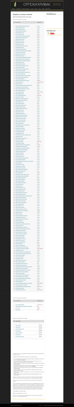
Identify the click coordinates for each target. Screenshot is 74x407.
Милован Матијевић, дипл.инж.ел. (21, 189)
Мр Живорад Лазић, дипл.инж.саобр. (21, 116)
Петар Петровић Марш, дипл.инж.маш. (21, 227)
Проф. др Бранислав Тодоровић (20, 70)
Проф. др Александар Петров (20, 27)
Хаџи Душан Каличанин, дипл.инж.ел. (21, 284)
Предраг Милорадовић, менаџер (20, 230)
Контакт (39, 8)
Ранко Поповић (18, 309)
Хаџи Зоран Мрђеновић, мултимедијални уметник (23, 286)
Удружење (13, 8)
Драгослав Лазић (18, 325)
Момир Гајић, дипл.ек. (19, 212)
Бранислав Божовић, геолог (20, 62)
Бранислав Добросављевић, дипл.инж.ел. (22, 65)
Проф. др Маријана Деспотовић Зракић (21, 169)
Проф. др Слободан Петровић (20, 261)
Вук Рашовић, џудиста (19, 83)
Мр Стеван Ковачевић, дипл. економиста (22, 276)
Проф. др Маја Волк (19, 162)
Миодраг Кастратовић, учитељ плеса (21, 199)
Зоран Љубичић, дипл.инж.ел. (20, 128)
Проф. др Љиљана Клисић (20, 154)
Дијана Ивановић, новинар (20, 93)
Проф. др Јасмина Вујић (19, 141)
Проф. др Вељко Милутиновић (20, 73)
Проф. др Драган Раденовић (20, 103)
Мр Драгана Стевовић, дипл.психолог (21, 108)
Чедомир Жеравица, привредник (20, 289)
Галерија (35, 8)
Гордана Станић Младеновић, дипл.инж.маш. (22, 88)
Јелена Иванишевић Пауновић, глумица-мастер (23, 144)
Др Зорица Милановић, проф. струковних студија (23, 134)
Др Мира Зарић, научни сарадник (21, 200)
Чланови (32, 8)
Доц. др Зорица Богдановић (20, 131)
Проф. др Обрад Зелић (19, 220)
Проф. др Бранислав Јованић (20, 67)
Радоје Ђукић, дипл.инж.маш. (20, 240)
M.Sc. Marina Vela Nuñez (19, 172)
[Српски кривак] (37, 4)
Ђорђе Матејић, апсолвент (20, 111)
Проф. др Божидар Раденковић (20, 52)
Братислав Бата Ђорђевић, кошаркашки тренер (23, 72)
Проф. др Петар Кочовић (19, 225)
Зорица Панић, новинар (19, 136)
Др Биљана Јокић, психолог (20, 40)
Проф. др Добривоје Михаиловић (21, 95)
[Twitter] (39, 405)
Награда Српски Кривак (25, 8)
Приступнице (23, 365)
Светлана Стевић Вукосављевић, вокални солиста (23, 253)
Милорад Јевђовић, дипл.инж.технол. (21, 192)
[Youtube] (40, 405)
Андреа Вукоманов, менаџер (20, 39)
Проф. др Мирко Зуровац (19, 205)
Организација (18, 8)
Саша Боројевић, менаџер (19, 250)
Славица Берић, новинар (19, 258)
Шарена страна (47, 8)
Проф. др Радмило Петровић (20, 235)
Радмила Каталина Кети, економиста (21, 233)
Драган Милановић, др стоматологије (21, 100)
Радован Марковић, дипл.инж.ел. (21, 238)
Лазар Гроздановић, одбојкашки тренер (21, 149)
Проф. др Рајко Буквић (19, 243)
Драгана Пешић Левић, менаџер (20, 106)
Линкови (43, 8)
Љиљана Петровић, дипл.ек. (20, 156)
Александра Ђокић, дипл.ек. (20, 32)
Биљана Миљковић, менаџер (20, 42)
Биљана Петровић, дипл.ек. (20, 47)
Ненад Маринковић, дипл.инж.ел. (21, 217)
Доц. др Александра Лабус (20, 34)
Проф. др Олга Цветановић (20, 222)
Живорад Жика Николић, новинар (21, 118)
